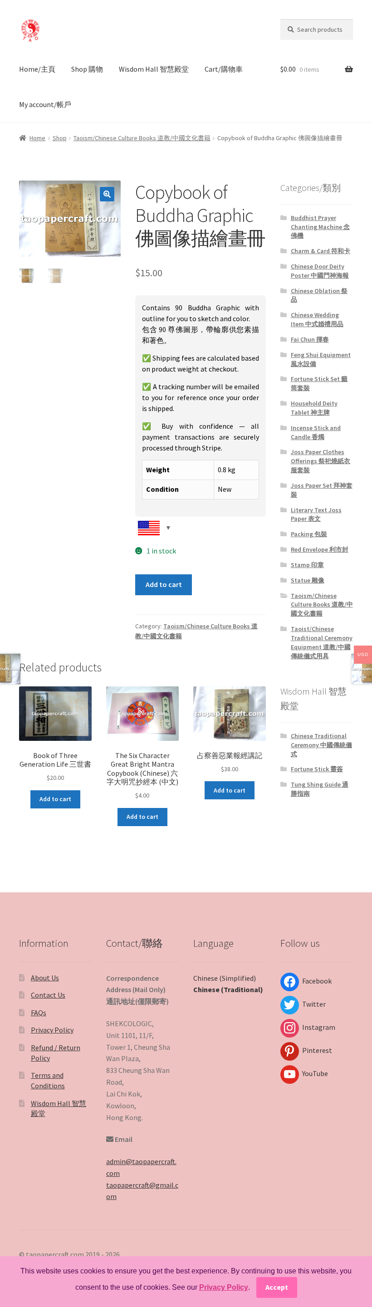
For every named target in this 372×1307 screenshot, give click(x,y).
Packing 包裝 (309, 534)
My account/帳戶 (45, 104)
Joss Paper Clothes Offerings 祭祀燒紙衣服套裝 (320, 461)
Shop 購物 (87, 68)
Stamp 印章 (307, 565)
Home (37, 138)
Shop (60, 138)
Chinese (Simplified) (224, 978)
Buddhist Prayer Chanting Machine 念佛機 (320, 227)
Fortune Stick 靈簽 (317, 769)
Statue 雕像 (307, 580)
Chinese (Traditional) (228, 989)
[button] (107, 194)
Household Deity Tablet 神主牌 (314, 407)
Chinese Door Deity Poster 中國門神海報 (320, 270)
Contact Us (48, 994)
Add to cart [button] (55, 799)
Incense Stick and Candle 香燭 (316, 432)
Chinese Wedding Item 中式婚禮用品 (317, 319)
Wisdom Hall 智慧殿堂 (154, 68)
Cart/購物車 (224, 68)
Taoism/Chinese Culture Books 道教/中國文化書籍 (141, 138)
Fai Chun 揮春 (310, 339)
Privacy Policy (52, 1029)
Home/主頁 (37, 68)
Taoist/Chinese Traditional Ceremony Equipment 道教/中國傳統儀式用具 (321, 642)
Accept (276, 1287)
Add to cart (164, 584)
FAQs (38, 1012)
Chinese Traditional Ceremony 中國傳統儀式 (321, 745)
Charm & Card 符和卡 (320, 251)
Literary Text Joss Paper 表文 (316, 514)
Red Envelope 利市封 (319, 549)
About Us (45, 977)
